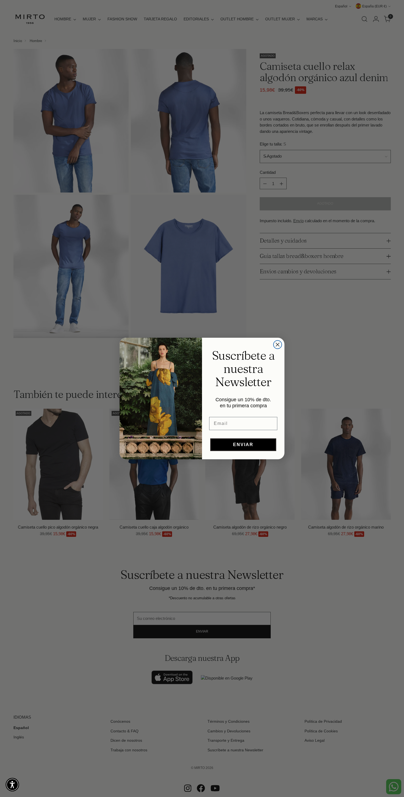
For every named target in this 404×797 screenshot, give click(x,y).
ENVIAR (243, 444)
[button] (12, 784)
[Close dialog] (277, 344)
